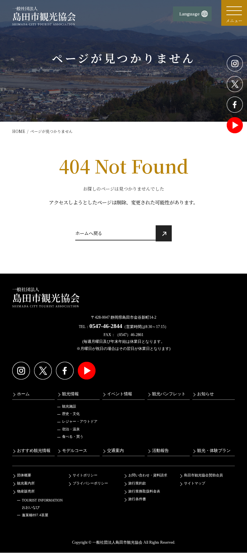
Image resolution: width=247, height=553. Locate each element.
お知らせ (205, 394)
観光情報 (70, 394)
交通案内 (115, 450)
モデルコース (74, 450)
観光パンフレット (169, 394)
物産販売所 (26, 491)
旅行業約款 (137, 483)
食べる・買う (72, 436)
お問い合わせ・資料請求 (147, 475)
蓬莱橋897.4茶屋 (35, 515)
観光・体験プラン (214, 450)
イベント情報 (119, 394)
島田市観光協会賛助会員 (203, 475)
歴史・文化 (71, 414)
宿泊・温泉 (71, 429)
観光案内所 (26, 483)
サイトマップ (194, 483)
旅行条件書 (137, 499)
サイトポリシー (85, 475)
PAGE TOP (235, 530)
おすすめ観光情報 (33, 450)
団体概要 (24, 475)
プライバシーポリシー (90, 483)
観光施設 (69, 406)
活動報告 (160, 450)
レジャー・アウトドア (79, 421)
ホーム (23, 394)
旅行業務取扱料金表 (144, 491)
